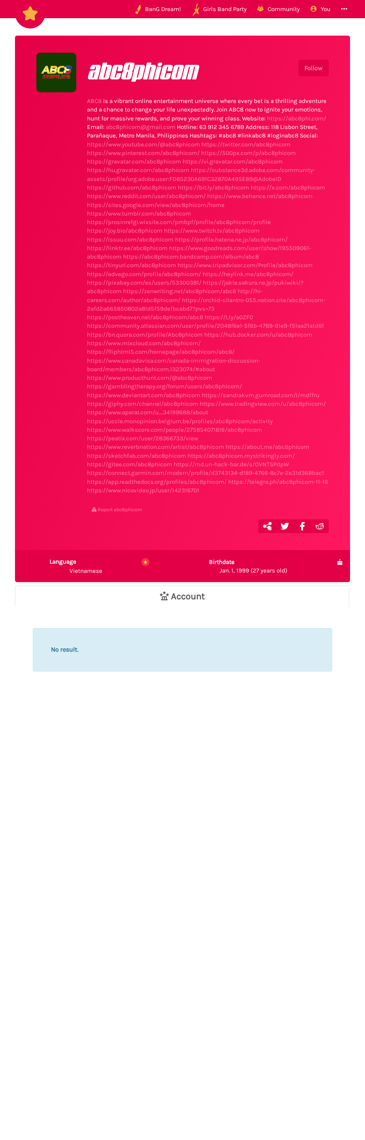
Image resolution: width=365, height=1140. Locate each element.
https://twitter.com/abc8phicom (246, 144)
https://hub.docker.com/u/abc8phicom (258, 334)
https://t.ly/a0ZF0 (229, 317)
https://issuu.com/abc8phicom (130, 239)
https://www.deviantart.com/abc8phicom (143, 395)
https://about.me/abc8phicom (267, 446)
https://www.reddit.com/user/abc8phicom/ (146, 196)
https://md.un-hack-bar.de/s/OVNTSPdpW (231, 464)
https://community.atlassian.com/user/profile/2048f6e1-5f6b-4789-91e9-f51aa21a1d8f (205, 325)
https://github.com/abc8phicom (131, 187)
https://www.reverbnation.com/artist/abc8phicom (155, 446)
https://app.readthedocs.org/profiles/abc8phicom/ (157, 481)
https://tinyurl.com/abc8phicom (131, 265)
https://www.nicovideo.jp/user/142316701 (143, 490)
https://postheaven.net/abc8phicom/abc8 (145, 317)
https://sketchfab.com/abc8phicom (136, 455)
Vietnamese (76, 566)
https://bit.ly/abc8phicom (213, 187)
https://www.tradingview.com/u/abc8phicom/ (263, 403)
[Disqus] (182, 811)
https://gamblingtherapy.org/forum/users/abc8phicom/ (164, 386)
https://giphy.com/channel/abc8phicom (142, 403)
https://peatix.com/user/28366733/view (142, 438)
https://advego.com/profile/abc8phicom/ (144, 274)
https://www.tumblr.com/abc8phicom (139, 213)
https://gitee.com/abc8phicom (129, 464)
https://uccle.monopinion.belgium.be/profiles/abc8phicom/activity (180, 421)
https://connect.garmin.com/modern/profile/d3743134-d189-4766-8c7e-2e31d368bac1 (205, 472)
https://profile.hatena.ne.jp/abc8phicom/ (231, 239)
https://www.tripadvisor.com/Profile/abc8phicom (245, 265)
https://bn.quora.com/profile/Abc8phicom (145, 334)
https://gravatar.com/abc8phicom (134, 161)
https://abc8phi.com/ (296, 118)
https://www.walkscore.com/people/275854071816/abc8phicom (174, 429)
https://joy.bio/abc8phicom (125, 230)
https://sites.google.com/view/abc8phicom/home (156, 204)
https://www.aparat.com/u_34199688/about (147, 412)
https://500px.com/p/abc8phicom (248, 152)
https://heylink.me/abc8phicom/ (247, 274)
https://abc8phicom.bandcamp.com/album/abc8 (191, 256)
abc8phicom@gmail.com (140, 126)
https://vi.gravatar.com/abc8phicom (232, 161)
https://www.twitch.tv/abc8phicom (211, 230)
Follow (313, 68)
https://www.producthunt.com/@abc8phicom (149, 377)
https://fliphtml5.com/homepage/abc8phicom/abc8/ (161, 351)
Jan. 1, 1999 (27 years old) (248, 566)
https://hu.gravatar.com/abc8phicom (138, 169)
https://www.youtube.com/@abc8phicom (143, 144)
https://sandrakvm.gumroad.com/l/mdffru (260, 395)
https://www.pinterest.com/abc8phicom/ (143, 152)
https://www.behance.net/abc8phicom (260, 196)
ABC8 (94, 100)
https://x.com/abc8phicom (288, 187)
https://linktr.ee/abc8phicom (127, 248)
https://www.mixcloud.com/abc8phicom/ (144, 343)
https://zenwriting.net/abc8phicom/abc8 (179, 291)
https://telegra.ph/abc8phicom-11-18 (278, 481)
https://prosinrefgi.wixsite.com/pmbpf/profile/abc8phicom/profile (179, 222)
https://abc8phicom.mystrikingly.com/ (241, 455)
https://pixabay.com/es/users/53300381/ (144, 282)
